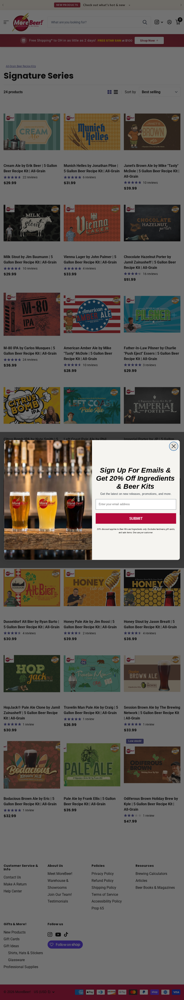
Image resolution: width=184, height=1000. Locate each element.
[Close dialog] (173, 446)
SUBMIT (135, 518)
